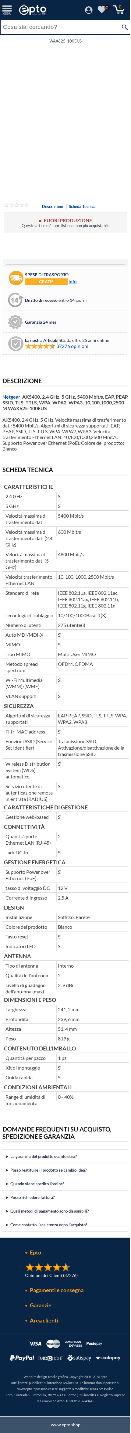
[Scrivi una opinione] (17, 206)
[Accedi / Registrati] (89, 12)
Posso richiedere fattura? (32, 1197)
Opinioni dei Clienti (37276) (49, 1275)
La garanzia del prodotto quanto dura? (43, 1156)
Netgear (11, 397)
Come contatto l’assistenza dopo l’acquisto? (48, 1224)
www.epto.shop (63, 1424)
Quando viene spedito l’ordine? (37, 1183)
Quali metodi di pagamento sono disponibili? (49, 1211)
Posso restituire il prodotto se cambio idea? (48, 1170)
